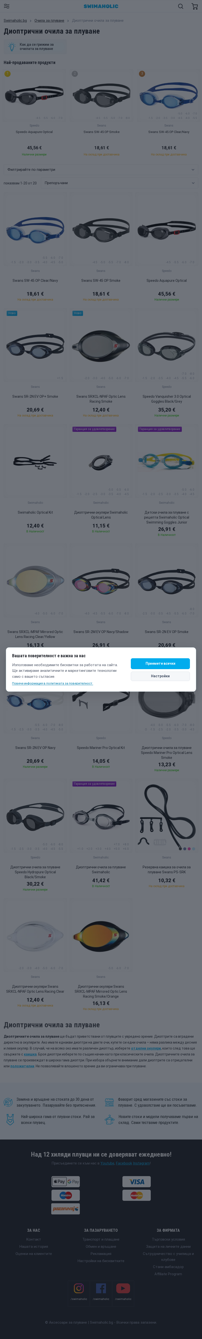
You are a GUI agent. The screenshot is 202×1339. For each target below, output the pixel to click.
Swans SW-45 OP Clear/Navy (35, 281)
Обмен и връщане (101, 1246)
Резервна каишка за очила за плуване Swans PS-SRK (167, 869)
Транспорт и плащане (100, 1239)
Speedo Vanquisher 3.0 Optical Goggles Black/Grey (167, 399)
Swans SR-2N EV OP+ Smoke (35, 396)
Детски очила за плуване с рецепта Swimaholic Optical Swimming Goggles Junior (166, 517)
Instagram (141, 1163)
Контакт (33, 1239)
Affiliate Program (168, 1274)
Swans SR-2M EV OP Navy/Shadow (101, 632)
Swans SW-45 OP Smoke (100, 281)
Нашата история (33, 1246)
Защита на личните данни (168, 1246)
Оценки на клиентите (34, 1253)
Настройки (160, 676)
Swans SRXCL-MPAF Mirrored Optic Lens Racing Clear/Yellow (35, 634)
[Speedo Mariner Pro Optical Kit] (101, 696)
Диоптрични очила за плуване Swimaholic (101, 869)
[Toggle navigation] (6, 6)
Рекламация (101, 1253)
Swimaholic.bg (15, 20)
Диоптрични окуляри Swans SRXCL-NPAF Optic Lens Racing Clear (35, 989)
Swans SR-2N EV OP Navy (35, 748)
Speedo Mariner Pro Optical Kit (101, 748)
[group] (34, 114)
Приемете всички (160, 663)
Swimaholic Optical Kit (35, 512)
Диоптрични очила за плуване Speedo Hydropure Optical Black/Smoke (35, 872)
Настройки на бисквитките (101, 1261)
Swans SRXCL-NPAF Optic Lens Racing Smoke (101, 399)
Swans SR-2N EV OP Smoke (166, 632)
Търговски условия (168, 1239)
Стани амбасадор (168, 1267)
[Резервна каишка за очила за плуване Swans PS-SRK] (166, 816)
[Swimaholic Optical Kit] (35, 461)
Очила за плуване (49, 20)
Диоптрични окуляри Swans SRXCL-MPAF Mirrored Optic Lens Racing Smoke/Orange (101, 991)
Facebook (124, 1163)
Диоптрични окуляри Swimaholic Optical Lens (101, 514)
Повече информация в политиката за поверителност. (52, 683)
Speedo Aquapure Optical (167, 281)
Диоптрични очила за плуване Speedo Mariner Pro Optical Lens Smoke (166, 753)
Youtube (107, 1163)
